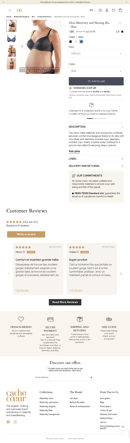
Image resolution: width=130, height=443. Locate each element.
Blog (102, 402)
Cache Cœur (58, 438)
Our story (74, 398)
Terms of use (106, 410)
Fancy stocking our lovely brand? (111, 427)
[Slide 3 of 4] (11, 51)
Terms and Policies (76, 438)
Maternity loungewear (50, 414)
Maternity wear (46, 398)
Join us (103, 422)
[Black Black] (70, 41)
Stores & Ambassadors (80, 406)
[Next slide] (57, 46)
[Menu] (10, 10)
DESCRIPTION (77, 126)
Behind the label (77, 402)
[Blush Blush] (76, 41)
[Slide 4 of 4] (11, 63)
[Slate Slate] (81, 41)
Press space (105, 406)
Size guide (105, 398)
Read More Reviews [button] (65, 302)
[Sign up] (91, 377)
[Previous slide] (21, 46)
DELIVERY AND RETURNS (84, 165)
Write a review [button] (26, 234)
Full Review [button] (22, 290)
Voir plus (74, 151)
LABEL (73, 158)
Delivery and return (108, 414)
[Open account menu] (106, 10)
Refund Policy (106, 418)
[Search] (100, 10)
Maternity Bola (46, 410)
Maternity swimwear (49, 402)
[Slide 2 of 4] (11, 38)
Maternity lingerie (48, 406)
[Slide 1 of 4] (11, 26)
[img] (23, 247)
